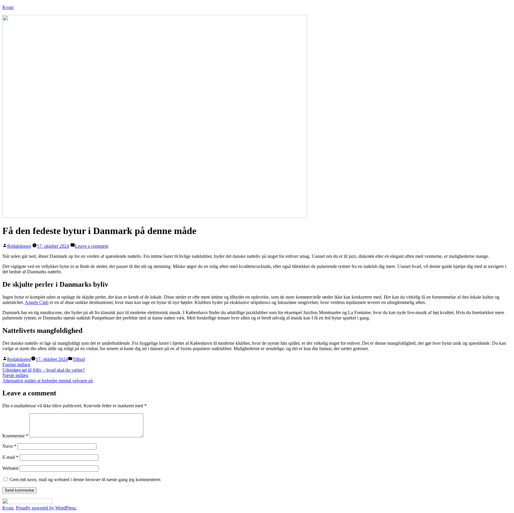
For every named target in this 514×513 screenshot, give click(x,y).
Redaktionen (19, 246)
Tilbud (79, 359)
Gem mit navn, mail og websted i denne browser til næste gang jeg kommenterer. (85, 479)
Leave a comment (91, 246)
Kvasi (7, 7)
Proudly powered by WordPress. (46, 507)
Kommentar (15, 435)
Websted (10, 468)
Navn (9, 446)
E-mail (10, 457)
